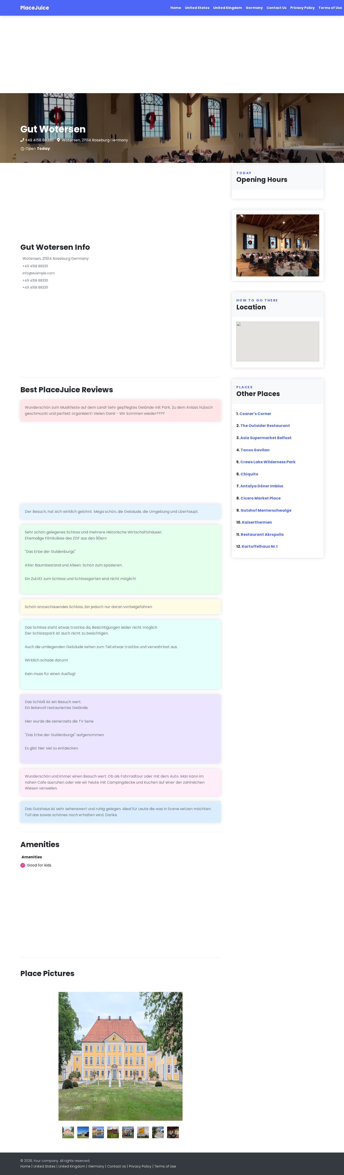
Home (175, 7)
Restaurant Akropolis (262, 534)
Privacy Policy (302, 7)
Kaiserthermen (257, 522)
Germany (254, 7)
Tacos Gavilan (255, 450)
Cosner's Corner (255, 413)
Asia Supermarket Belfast (266, 438)
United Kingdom (227, 7)
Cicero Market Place (261, 498)
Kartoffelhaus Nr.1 (260, 546)
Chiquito (249, 474)
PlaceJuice (34, 7)
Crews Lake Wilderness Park (268, 462)
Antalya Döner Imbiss (261, 486)
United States (197, 7)
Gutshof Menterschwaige (266, 510)
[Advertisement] (140, 54)
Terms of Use (330, 7)
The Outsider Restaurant (265, 425)
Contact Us (276, 7)
